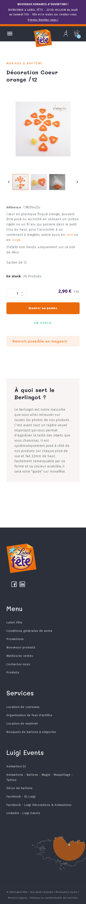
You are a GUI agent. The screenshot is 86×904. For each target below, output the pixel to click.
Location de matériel (22, 723)
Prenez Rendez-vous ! (43, 20)
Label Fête (14, 622)
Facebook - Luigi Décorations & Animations (39, 805)
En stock (14, 276)
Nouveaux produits (20, 647)
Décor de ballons (19, 788)
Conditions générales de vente (29, 631)
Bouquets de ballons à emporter (31, 732)
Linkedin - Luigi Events (23, 813)
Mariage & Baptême (24, 63)
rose (69, 235)
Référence (14, 207)
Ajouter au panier (43, 308)
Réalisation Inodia (66, 892)
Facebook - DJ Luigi (20, 796)
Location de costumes (23, 707)
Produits (12, 672)
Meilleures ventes (19, 656)
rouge (16, 240)
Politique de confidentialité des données (54, 897)
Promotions (15, 639)
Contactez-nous (18, 664)
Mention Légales (17, 897)
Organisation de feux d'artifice (29, 715)
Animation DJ (16, 766)
